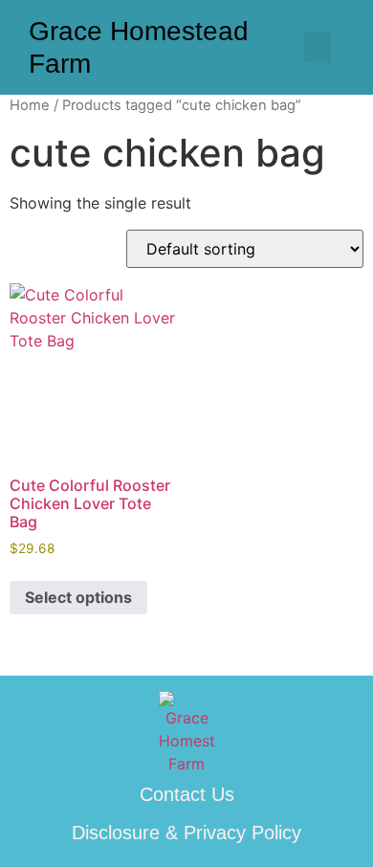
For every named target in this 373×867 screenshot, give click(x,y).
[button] (317, 47)
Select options (78, 597)
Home (30, 105)
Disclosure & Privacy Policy (186, 832)
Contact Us (187, 794)
